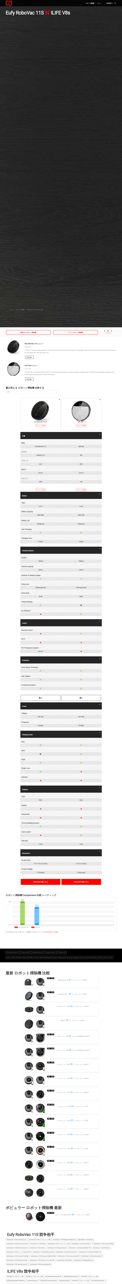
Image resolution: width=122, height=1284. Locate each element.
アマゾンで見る (40, 425)
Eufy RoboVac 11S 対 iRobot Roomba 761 (66, 1252)
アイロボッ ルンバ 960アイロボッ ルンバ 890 (71, 1064)
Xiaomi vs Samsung (58, 957)
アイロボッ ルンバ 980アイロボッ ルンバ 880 (71, 1175)
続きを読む (29, 357)
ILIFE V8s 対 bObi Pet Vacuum (71, 1276)
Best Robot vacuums (12, 952)
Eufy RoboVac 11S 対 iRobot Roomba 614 (17, 1248)
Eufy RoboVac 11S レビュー (34, 344)
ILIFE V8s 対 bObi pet (32, 1280)
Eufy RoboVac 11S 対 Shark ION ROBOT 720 (90, 1252)
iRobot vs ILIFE (33, 957)
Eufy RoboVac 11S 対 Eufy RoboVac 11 (81, 1243)
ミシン (99, 3)
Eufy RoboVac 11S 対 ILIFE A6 (64, 1260)
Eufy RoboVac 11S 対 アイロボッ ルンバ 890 (39, 1239)
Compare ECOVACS (50, 952)
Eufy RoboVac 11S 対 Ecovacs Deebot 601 (40, 1264)
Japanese (109, 3)
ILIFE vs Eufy (109, 957)
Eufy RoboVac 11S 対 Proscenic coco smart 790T (42, 1260)
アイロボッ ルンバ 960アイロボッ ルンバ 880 (71, 1092)
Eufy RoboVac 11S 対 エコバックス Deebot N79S (19, 1252)
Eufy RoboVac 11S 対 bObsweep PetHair (104, 1243)
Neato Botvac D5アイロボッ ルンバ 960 (71, 980)
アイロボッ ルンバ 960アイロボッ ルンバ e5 (72, 1120)
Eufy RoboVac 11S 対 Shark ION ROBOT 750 (79, 1248)
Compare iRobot (25, 952)
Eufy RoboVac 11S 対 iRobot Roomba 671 (17, 1264)
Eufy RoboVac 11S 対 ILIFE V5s (37, 1248)
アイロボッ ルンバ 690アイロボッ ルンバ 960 (71, 1078)
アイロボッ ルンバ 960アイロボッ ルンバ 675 (71, 1134)
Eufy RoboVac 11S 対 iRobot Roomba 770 (92, 1256)
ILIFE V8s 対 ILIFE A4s (64, 1280)
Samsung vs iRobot (72, 957)
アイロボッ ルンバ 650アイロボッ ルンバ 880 (71, 1189)
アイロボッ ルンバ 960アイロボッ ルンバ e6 (72, 1149)
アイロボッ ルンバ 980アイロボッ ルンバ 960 (71, 1006)
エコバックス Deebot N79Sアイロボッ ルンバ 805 (71, 1215)
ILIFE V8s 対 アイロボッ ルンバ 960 (15, 1276)
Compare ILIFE (61, 952)
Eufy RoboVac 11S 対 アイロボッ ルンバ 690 (58, 1243)
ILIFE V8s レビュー (31, 365)
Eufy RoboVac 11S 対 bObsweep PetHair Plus (64, 1239)
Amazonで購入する (40, 882)
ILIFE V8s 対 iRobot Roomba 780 (53, 1276)
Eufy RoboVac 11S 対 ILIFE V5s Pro (101, 1248)
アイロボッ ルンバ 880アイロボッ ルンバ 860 (71, 1163)
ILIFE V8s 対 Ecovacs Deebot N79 (48, 1280)
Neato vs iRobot (11, 957)
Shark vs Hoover (22, 957)
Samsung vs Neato (85, 957)
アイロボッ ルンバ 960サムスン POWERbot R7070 (72, 1036)
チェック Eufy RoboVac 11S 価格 (48, 932)
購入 (40, 698)
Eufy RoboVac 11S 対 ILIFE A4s (37, 1243)
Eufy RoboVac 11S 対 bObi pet (85, 1239)
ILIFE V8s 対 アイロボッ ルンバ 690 (80, 1280)
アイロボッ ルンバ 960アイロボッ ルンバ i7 (72, 1106)
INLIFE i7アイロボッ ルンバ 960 (72, 1020)
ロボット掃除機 (90, 3)
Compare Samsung (37, 952)
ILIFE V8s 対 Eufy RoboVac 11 (98, 1280)
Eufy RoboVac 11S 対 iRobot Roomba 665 (43, 1252)
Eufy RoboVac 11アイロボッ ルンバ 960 (71, 994)
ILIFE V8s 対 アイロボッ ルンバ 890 (89, 1276)
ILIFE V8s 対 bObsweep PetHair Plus (16, 1280)
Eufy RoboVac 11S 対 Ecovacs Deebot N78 (68, 1256)
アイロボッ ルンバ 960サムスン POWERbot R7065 (72, 1050)
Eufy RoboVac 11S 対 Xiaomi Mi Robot (56, 1248)
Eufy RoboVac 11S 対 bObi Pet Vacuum (16, 1239)
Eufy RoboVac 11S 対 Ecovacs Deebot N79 (17, 1243)
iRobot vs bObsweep (45, 957)
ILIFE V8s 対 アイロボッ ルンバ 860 (34, 1276)
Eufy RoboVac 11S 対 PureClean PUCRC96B (17, 1256)
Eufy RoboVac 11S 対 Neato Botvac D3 (83, 1260)
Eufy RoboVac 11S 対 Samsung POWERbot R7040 (43, 1256)
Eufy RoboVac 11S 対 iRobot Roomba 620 (17, 1260)
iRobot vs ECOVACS (97, 957)
